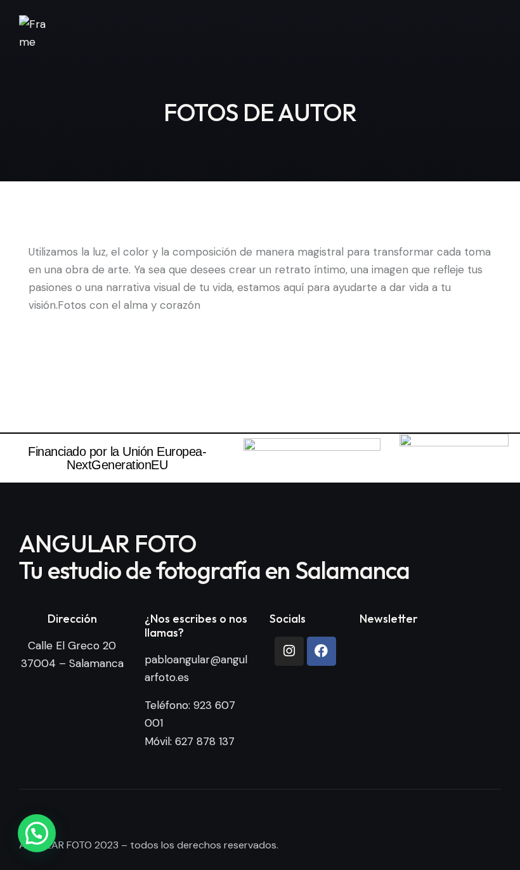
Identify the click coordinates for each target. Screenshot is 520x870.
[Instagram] (289, 651)
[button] (37, 833)
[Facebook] (321, 651)
